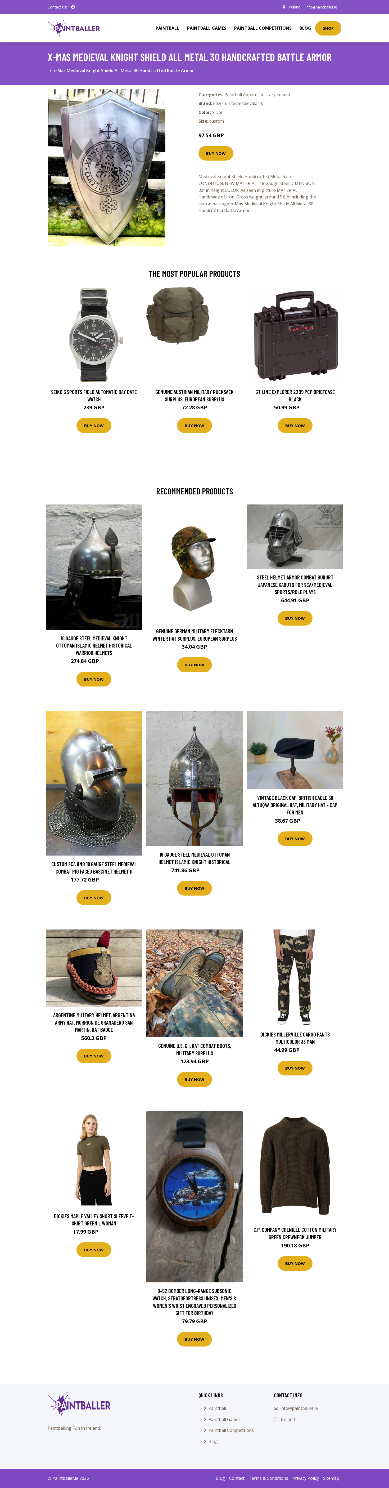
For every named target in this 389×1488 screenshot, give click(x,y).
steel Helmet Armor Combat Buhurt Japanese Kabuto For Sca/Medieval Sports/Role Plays (295, 584)
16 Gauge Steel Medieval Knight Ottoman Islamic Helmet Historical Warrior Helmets (94, 645)
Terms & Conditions (268, 1478)
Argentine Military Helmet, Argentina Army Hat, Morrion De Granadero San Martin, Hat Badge (94, 1022)
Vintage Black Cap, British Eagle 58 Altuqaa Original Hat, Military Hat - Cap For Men (295, 805)
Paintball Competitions (263, 28)
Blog (305, 28)
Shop (328, 28)
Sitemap (331, 1478)
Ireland (294, 7)
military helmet (275, 95)
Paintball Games (206, 28)
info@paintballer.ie (321, 7)
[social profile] (73, 7)
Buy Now (216, 153)
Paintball (167, 28)
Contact (237, 1478)
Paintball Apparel (241, 95)
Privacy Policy (305, 1478)
